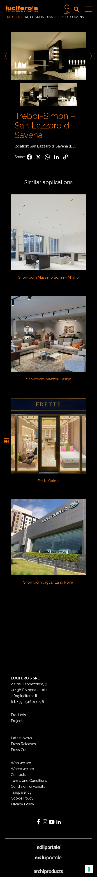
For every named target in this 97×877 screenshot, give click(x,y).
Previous (7, 56)
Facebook (38, 822)
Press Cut (19, 750)
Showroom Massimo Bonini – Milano (48, 277)
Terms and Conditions (29, 780)
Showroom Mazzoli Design (48, 379)
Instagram (45, 822)
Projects (12, 17)
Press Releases (23, 744)
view (48, 232)
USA (67, 7)
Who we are (21, 763)
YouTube (51, 822)
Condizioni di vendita (28, 786)
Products (18, 715)
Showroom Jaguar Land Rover (48, 582)
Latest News (21, 738)
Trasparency (21, 792)
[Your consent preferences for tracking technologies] (89, 869)
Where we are (22, 769)
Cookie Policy (22, 798)
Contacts (18, 775)
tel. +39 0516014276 (27, 702)
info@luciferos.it (24, 696)
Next (90, 56)
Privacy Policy (22, 804)
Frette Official (48, 481)
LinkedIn (58, 822)
